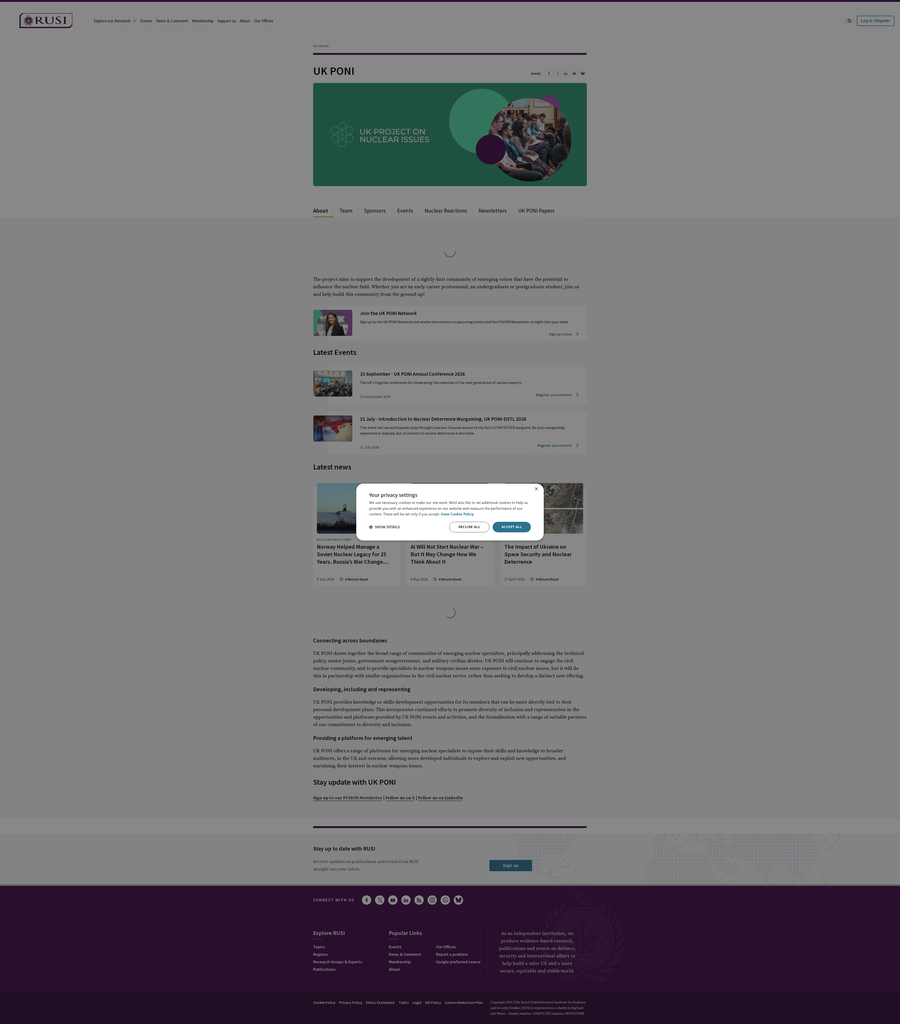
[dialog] (450, 512)
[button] (384, 527)
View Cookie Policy (457, 514)
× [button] (536, 489)
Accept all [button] (512, 527)
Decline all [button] (469, 527)
